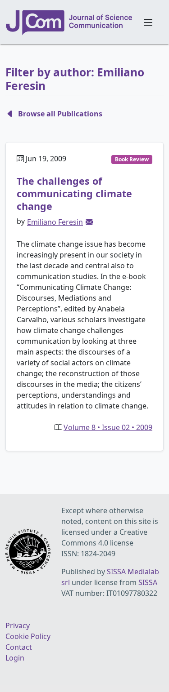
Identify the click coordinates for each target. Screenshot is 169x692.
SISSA (147, 582)
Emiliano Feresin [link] (55, 222)
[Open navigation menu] (148, 22)
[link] (89, 222)
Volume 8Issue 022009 (108, 427)
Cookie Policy (27, 636)
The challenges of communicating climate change (74, 193)
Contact (18, 647)
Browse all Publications (60, 114)
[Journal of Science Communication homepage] (69, 22)
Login (14, 658)
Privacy (17, 625)
